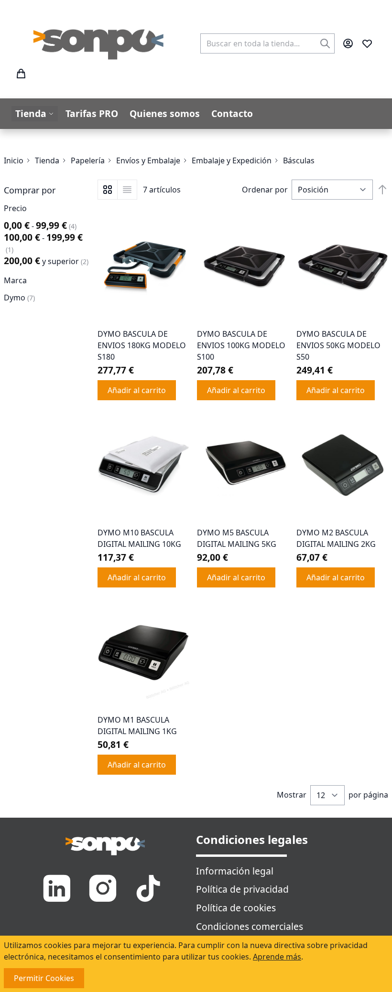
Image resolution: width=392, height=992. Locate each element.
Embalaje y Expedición (232, 160)
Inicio (13, 160)
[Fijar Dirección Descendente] (382, 189)
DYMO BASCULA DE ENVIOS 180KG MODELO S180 (142, 345)
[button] (47, 190)
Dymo (19, 297)
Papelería (88, 160)
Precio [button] (15, 208)
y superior (46, 261)
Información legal (234, 870)
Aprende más (277, 956)
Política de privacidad (242, 889)
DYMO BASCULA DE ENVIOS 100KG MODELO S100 (241, 345)
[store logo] (99, 43)
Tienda (47, 160)
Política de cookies (236, 907)
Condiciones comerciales (249, 926)
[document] (196, 964)
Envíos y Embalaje (148, 160)
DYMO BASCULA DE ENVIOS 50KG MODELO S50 (338, 345)
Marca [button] (15, 280)
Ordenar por (265, 189)
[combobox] (267, 43)
